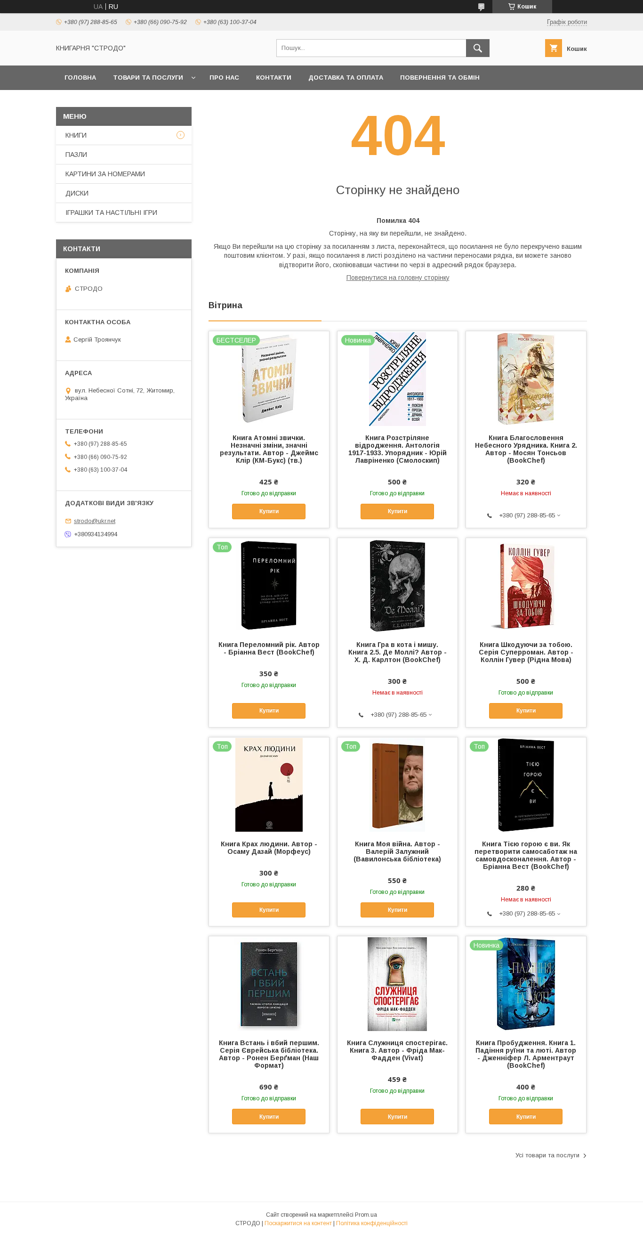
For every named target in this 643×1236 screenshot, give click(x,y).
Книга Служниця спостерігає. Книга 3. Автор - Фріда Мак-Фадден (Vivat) (397, 1050)
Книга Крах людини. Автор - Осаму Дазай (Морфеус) (269, 847)
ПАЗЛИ (76, 154)
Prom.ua (366, 1214)
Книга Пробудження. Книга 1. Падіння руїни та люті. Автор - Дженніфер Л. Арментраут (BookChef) (525, 1054)
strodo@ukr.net (94, 520)
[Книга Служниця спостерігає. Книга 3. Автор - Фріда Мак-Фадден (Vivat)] (398, 983)
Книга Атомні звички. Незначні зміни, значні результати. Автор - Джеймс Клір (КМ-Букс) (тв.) (269, 449)
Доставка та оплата (345, 77)
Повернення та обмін (440, 77)
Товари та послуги (148, 77)
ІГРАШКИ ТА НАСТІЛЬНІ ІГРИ (111, 212)
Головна (80, 77)
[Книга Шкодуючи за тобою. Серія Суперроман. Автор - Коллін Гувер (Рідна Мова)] (526, 585)
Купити (269, 511)
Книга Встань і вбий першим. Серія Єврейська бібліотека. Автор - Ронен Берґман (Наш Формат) (269, 1054)
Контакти (273, 77)
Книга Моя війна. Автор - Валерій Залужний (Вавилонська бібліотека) (397, 851)
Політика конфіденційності (372, 1223)
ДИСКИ (76, 193)
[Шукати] (478, 48)
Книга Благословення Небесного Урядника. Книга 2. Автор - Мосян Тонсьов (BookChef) (526, 449)
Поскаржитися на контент (298, 1223)
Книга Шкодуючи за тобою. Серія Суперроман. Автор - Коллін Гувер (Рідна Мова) (526, 652)
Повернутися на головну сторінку (398, 277)
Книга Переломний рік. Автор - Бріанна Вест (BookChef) (269, 648)
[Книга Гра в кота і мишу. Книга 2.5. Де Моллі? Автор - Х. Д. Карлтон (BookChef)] (398, 585)
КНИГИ (76, 135)
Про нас (224, 77)
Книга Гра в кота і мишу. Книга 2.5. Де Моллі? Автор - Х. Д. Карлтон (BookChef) (397, 652)
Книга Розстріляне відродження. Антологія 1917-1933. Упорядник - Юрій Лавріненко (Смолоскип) (397, 449)
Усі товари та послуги (547, 1155)
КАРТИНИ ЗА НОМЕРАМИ (105, 174)
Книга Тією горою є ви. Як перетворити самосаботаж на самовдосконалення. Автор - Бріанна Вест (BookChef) (525, 855)
